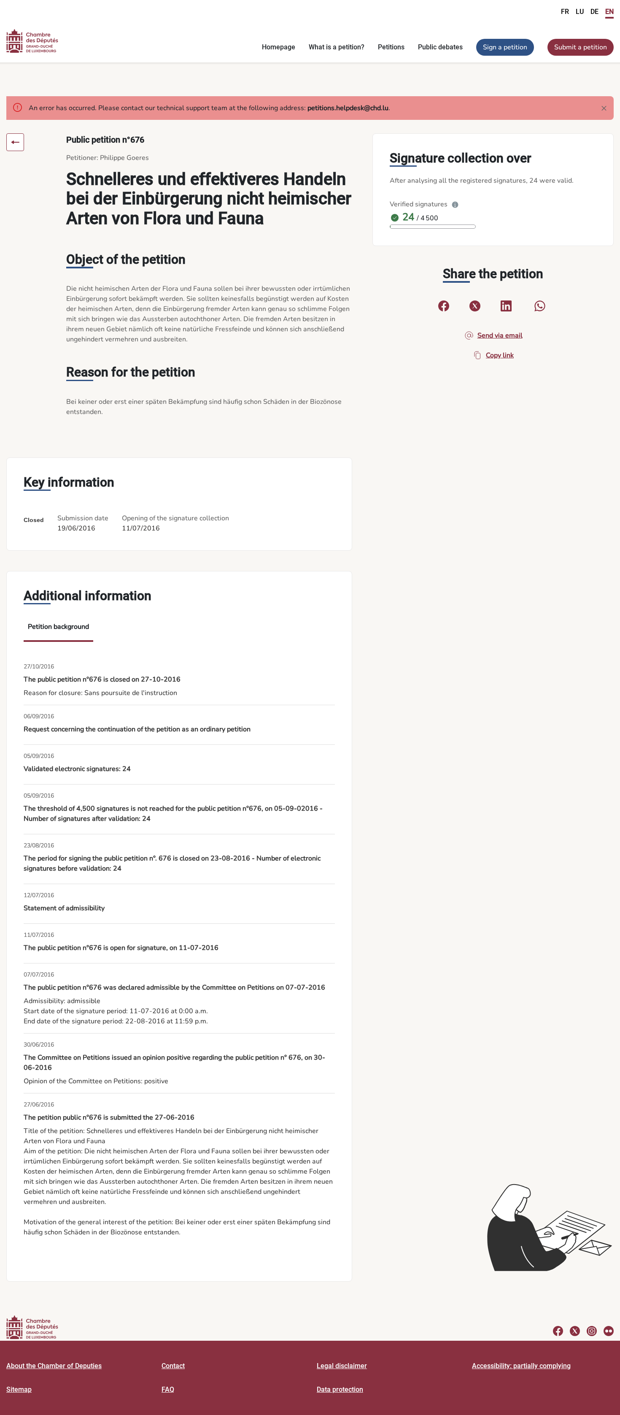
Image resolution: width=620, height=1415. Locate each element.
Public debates (440, 47)
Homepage (278, 47)
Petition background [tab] (58, 626)
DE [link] (594, 12)
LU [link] (580, 12)
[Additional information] (455, 204)
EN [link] (609, 12)
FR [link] (565, 12)
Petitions (391, 47)
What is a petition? (336, 47)
